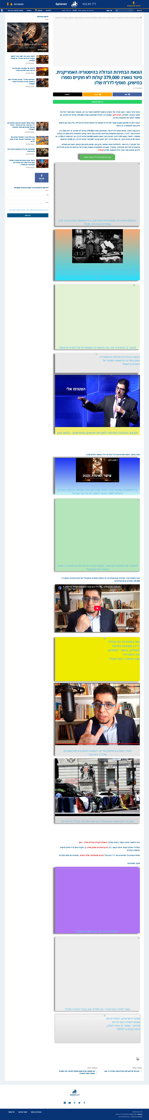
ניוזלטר (29, 10)
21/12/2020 (137, 88)
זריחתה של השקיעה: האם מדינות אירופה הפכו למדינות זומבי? (23, 69)
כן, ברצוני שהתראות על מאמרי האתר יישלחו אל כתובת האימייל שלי (28, 210)
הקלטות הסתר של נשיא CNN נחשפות (97, 931)
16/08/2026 (30, 154)
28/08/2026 (42, 50)
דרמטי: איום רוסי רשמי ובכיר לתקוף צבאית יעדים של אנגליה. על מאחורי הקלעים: (22, 58)
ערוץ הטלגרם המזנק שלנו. (97, 847)
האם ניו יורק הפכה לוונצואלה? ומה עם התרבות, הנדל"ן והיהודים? (97, 821)
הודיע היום (117, 115)
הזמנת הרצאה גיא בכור (15, 10)
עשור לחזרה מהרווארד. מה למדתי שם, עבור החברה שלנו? (97, 1009)
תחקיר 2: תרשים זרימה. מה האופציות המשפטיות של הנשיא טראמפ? (97, 347)
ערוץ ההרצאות (133, 4)
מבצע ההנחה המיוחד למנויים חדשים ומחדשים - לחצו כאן (97, 433)
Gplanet (140, 1114)
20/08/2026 (30, 132)
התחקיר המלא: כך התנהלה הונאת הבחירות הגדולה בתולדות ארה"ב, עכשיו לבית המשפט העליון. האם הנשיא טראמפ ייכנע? (97, 274)
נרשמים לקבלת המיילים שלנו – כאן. (93, 842)
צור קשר (109, 10)
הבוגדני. (100, 150)
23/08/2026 (30, 86)
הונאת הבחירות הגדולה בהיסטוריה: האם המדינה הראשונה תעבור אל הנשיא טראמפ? (120, 361)
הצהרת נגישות (36, 1112)
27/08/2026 (30, 63)
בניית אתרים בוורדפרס (124, 1117)
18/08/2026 (30, 144)
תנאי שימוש (23, 1112)
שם (47, 195)
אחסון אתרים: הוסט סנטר (136, 1117)
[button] (97, 157)
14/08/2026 (30, 167)
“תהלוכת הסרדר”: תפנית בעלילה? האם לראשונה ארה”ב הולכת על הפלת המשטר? (21, 81)
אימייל (46, 202)
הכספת (38, 10)
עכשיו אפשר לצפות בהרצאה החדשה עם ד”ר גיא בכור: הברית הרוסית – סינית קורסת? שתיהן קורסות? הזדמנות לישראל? (21, 126)
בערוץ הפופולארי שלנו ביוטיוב (92, 855)
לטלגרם (48, 10)
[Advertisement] (28, 104)
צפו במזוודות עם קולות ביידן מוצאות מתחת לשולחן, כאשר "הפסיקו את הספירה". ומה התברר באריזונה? (124, 650)
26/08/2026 (30, 73)
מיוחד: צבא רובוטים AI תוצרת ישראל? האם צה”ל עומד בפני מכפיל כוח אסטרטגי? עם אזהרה (22, 162)
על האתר (11, 1112)
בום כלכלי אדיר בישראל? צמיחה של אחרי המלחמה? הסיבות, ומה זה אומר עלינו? (22, 139)
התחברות (19, 4)
